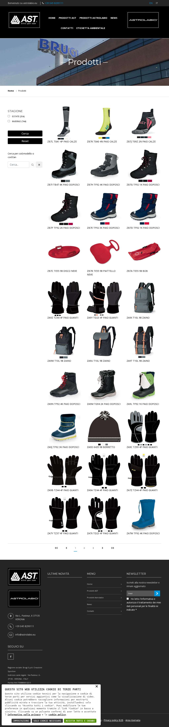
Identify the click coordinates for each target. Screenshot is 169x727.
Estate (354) (17, 116)
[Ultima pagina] (113, 548)
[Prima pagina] (56, 548)
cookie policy (57, 714)
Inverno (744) (18, 121)
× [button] (96, 686)
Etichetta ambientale (90, 28)
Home (52, 17)
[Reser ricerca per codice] (39, 165)
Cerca (25, 133)
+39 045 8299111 (54, 3)
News (114, 17)
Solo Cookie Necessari (47, 720)
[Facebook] (11, 657)
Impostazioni (21, 720)
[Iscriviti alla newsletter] (157, 593)
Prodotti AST (67, 17)
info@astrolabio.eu (25, 634)
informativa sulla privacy (24, 714)
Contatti (67, 28)
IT (157, 3)
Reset (25, 141)
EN (150, 3)
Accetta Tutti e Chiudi (80, 720)
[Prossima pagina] (103, 548)
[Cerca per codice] (32, 165)
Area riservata (132, 720)
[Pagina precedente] (66, 548)
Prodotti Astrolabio (93, 17)
